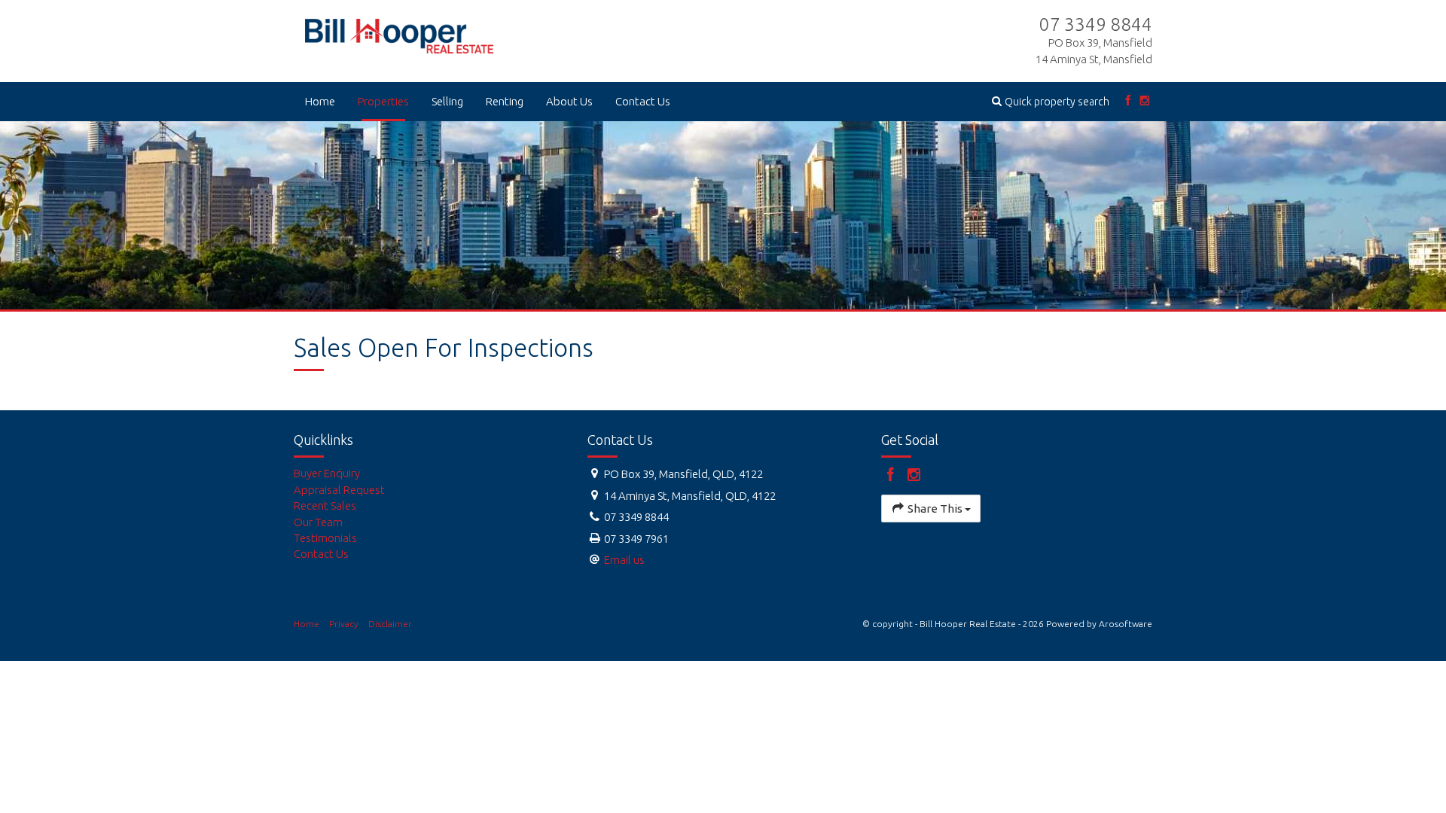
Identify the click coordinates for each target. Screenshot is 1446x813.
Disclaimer (390, 624)
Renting (504, 101)
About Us (569, 101)
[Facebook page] (1128, 101)
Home (320, 101)
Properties (383, 101)
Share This (935, 508)
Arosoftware (1125, 624)
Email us (624, 559)
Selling (447, 101)
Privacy (343, 624)
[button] (1051, 101)
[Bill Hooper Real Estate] (399, 32)
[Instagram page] (1145, 101)
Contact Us (642, 101)
